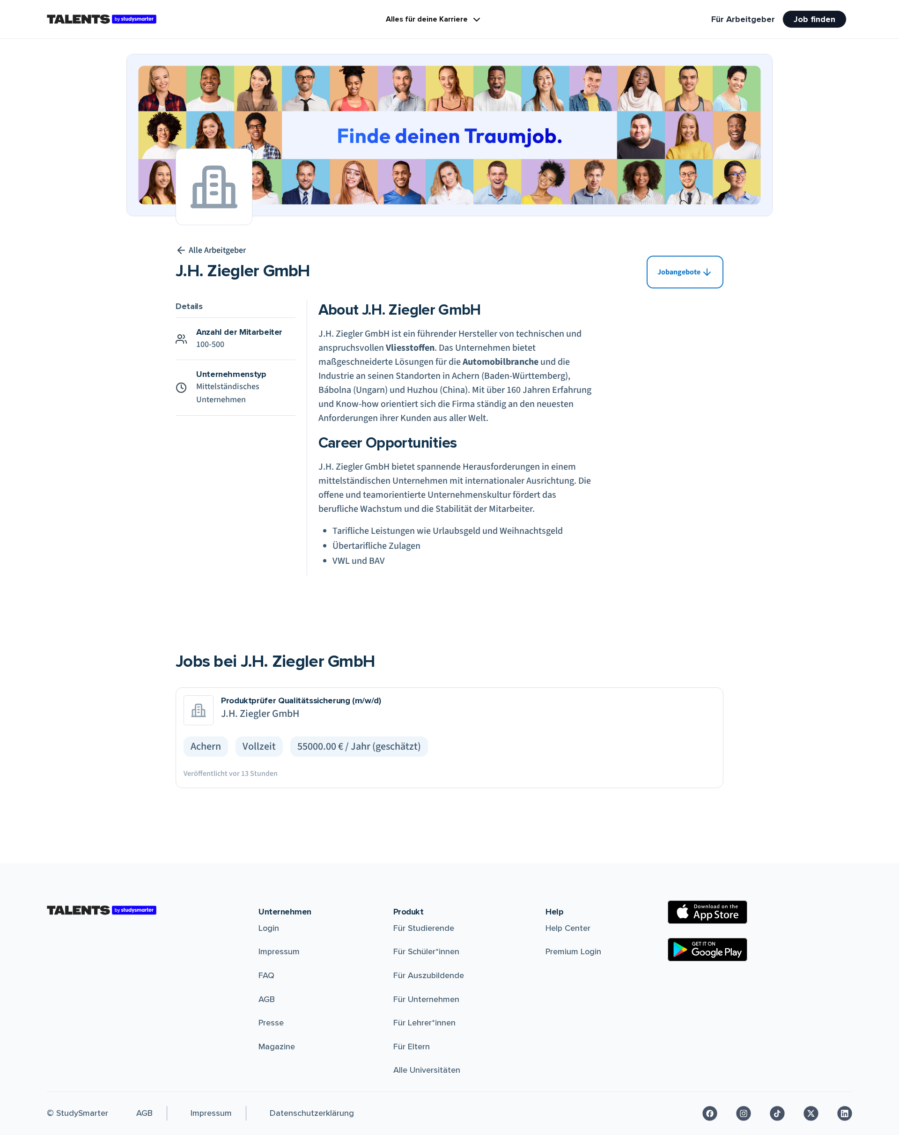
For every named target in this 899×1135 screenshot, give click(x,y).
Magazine (276, 1046)
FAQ (266, 975)
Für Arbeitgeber (743, 19)
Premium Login (573, 951)
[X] (810, 1113)
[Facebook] (709, 1113)
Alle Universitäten (426, 1070)
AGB (266, 999)
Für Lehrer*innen (424, 1022)
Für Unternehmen (426, 999)
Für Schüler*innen (426, 951)
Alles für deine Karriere (427, 19)
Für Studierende (423, 928)
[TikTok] (777, 1113)
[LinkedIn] (844, 1113)
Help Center (567, 928)
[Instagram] (743, 1113)
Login (268, 928)
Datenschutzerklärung (312, 1113)
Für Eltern (411, 1046)
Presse (271, 1022)
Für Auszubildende (428, 975)
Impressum (279, 951)
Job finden (814, 19)
